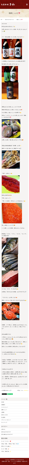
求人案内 (3, 417)
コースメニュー (4, 407)
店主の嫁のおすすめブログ (7, 434)
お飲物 (2, 412)
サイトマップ (4, 422)
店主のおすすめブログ (9, 19)
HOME (2, 402)
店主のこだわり (4, 414)
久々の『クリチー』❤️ (6, 441)
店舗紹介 (3, 404)
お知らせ (3, 429)
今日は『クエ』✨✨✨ (22, 390)
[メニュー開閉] (27, 4)
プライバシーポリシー (6, 419)
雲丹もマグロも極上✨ (6, 446)
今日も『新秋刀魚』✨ (6, 451)
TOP (1, 19)
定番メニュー (4, 409)
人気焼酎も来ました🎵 (6, 390)
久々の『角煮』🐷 (5, 448)
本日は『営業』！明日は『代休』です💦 (10, 443)
